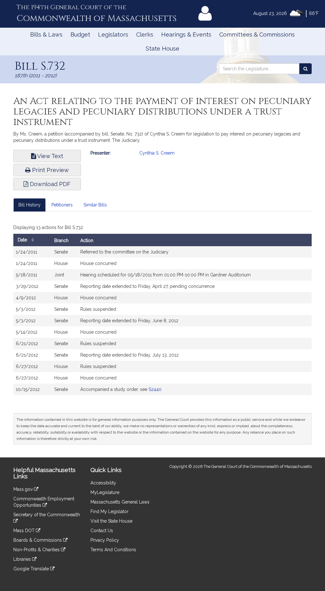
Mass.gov (23, 489)
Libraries (22, 559)
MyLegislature (104, 492)
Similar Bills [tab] (95, 204)
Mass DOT (24, 530)
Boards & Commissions (38, 540)
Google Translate (31, 568)
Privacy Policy (104, 540)
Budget (80, 34)
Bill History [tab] (29, 204)
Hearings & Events (186, 34)
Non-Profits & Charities (37, 549)
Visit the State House (111, 521)
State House (162, 48)
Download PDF (49, 184)
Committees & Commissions (257, 34)
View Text (49, 156)
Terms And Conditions (113, 549)
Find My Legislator (109, 511)
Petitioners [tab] (62, 204)
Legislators (113, 34)
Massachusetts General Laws (119, 501)
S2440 (155, 389)
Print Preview (49, 170)
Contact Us (101, 530)
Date (23, 239)
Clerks (144, 34)
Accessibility (103, 482)
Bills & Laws (46, 34)
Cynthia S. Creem (157, 153)
